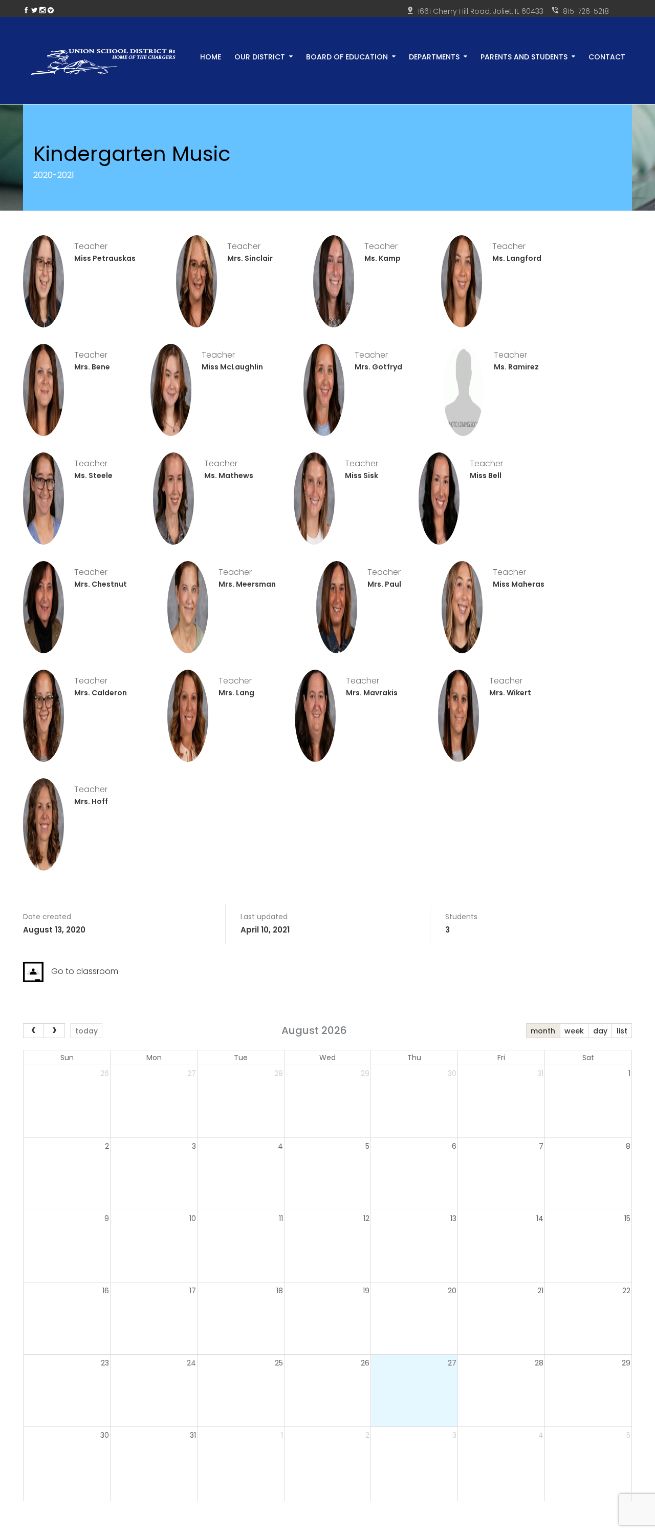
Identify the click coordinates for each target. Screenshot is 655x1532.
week (574, 1031)
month (543, 1031)
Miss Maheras (518, 584)
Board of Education (347, 56)
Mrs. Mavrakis (372, 693)
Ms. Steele (93, 475)
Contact (606, 56)
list (622, 1031)
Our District (259, 56)
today (86, 1031)
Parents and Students (524, 56)
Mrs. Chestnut (100, 584)
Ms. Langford (516, 258)
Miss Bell (485, 475)
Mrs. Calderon (100, 693)
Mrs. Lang (236, 693)
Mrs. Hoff (91, 801)
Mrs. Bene (92, 367)
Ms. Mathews (228, 475)
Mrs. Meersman (247, 584)
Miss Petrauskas (105, 258)
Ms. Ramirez (516, 367)
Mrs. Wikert (510, 693)
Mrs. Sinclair (250, 258)
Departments (434, 56)
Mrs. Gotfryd (378, 367)
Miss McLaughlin (232, 367)
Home (210, 56)
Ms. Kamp (382, 258)
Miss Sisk (361, 475)
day (600, 1031)
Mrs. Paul (384, 584)
